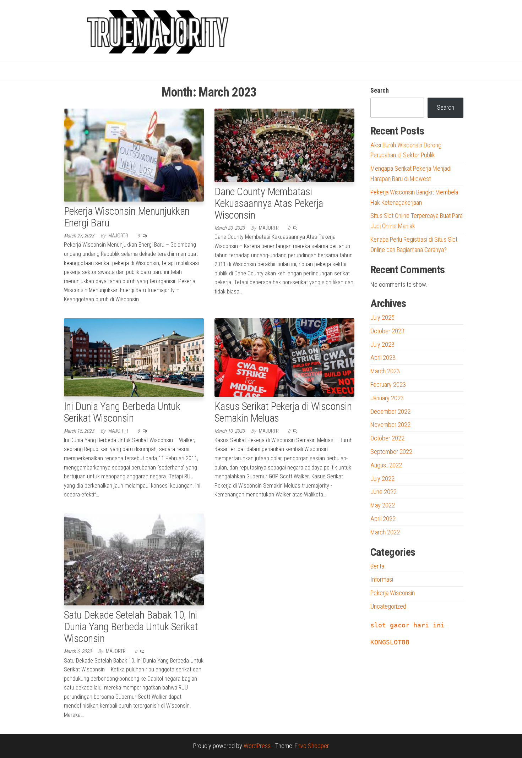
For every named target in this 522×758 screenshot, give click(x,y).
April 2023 (383, 357)
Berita (377, 566)
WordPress (257, 745)
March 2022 (385, 532)
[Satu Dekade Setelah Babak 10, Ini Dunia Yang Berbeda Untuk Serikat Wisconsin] (134, 558)
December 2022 (390, 411)
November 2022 (390, 424)
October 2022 (387, 438)
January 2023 (387, 398)
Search (379, 90)
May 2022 (382, 505)
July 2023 (382, 344)
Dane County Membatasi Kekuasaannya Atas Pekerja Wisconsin (268, 203)
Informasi (381, 579)
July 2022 (382, 478)
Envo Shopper (312, 745)
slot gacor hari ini (407, 625)
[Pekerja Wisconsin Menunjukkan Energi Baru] (134, 154)
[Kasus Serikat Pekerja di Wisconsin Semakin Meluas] (284, 357)
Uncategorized (388, 606)
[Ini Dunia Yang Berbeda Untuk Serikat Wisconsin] (134, 357)
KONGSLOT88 (389, 642)
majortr (118, 235)
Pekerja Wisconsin (392, 593)
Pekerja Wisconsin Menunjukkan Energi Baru (127, 217)
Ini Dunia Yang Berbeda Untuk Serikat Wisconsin (122, 412)
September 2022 (391, 451)
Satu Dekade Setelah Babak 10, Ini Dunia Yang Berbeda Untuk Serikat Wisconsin (131, 626)
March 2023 (385, 371)
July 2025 (382, 317)
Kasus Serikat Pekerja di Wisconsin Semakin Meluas (283, 412)
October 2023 (387, 331)
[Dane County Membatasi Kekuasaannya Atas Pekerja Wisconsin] (284, 144)
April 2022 (383, 518)
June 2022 (383, 491)
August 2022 (386, 465)
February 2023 (388, 384)
